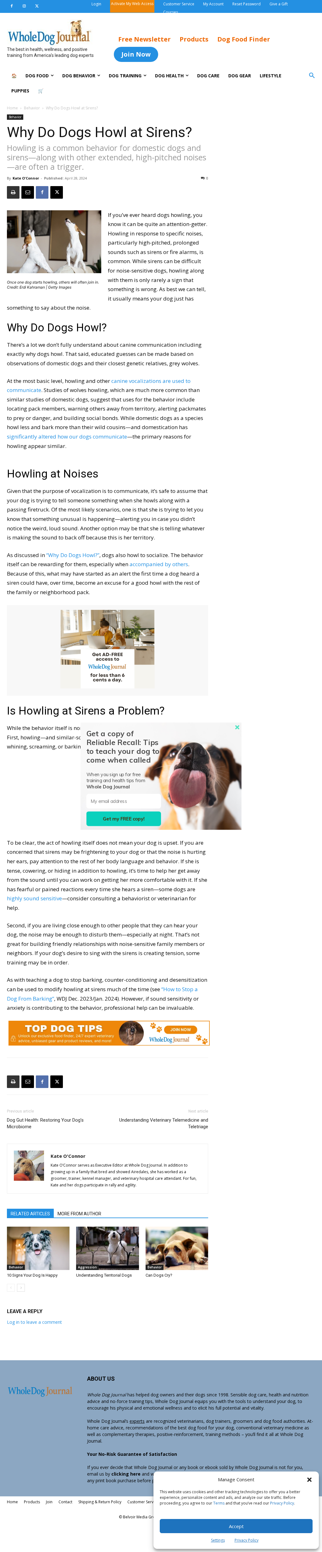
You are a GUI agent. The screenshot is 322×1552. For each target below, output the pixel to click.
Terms (219, 1503)
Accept (236, 1526)
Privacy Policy (282, 1503)
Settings (218, 1540)
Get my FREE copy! (124, 819)
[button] (309, 1480)
